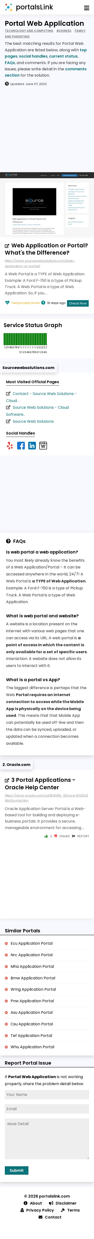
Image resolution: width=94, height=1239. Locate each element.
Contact (53, 1217)
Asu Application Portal (32, 1012)
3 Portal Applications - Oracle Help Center (40, 783)
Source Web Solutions (33, 421)
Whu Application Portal (32, 1047)
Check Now (78, 303)
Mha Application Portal (32, 966)
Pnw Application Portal (32, 1001)
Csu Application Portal (32, 1024)
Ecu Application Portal (32, 943)
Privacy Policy (40, 1210)
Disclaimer (66, 1203)
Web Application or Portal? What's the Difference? (46, 249)
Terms (73, 1210)
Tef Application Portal (31, 1035)
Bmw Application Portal (33, 978)
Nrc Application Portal (32, 955)
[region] (47, 128)
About (36, 1203)
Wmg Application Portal (33, 989)
